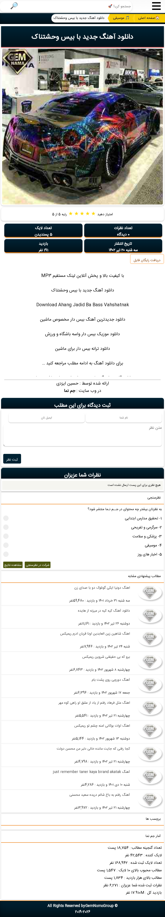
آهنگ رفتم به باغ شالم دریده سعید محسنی (99, 795)
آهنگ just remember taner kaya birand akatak (91, 772)
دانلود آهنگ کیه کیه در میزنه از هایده (104, 611)
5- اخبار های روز (150, 555)
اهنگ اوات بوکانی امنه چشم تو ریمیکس (102, 726)
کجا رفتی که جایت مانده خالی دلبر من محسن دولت (93, 749)
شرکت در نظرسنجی (37, 565)
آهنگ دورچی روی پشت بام (111, 680)
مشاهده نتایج (12, 565)
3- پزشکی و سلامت (147, 537)
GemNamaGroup (100, 906)
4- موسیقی (153, 546)
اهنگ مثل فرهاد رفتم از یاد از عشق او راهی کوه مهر (94, 703)
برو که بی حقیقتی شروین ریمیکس (106, 657)
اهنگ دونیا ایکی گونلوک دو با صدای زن (102, 588)
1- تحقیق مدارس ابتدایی (143, 518)
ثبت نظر (12, 460)
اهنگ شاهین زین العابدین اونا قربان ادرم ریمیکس (95, 634)
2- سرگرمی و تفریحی (146, 527)
